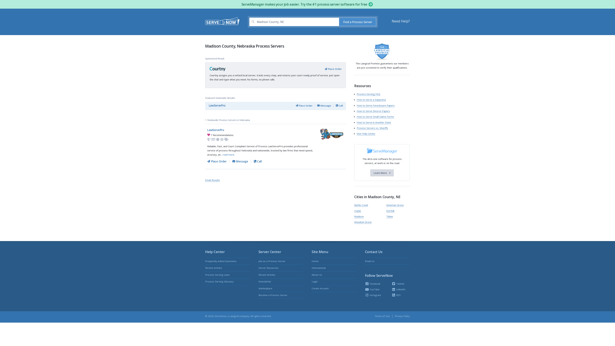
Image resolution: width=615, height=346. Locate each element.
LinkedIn (400, 289)
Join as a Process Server (271, 261)
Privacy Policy (402, 316)
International (319, 267)
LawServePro (217, 105)
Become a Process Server (272, 295)
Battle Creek (361, 205)
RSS (398, 295)
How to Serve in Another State (374, 122)
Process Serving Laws (217, 274)
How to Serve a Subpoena (371, 99)
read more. (229, 154)
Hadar (357, 210)
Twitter (400, 283)
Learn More (381, 172)
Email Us (369, 261)
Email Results (212, 180)
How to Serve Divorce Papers (373, 111)
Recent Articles (213, 267)
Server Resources (268, 267)
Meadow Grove (363, 222)
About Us (317, 274)
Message (325, 105)
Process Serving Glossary (219, 281)
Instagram (375, 295)
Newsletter (264, 281)
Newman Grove (395, 205)
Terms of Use (382, 316)
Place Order (334, 68)
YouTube (374, 289)
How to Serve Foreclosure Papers (376, 105)
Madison (359, 216)
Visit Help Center (366, 133)
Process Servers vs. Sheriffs (372, 128)
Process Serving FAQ (368, 94)
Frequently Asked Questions (221, 261)
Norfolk (390, 210)
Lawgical (234, 316)
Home (315, 261)
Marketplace (265, 288)
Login (315, 281)
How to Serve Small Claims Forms (375, 116)
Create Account (320, 288)
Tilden (389, 216)
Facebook (374, 283)
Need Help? (401, 21)
